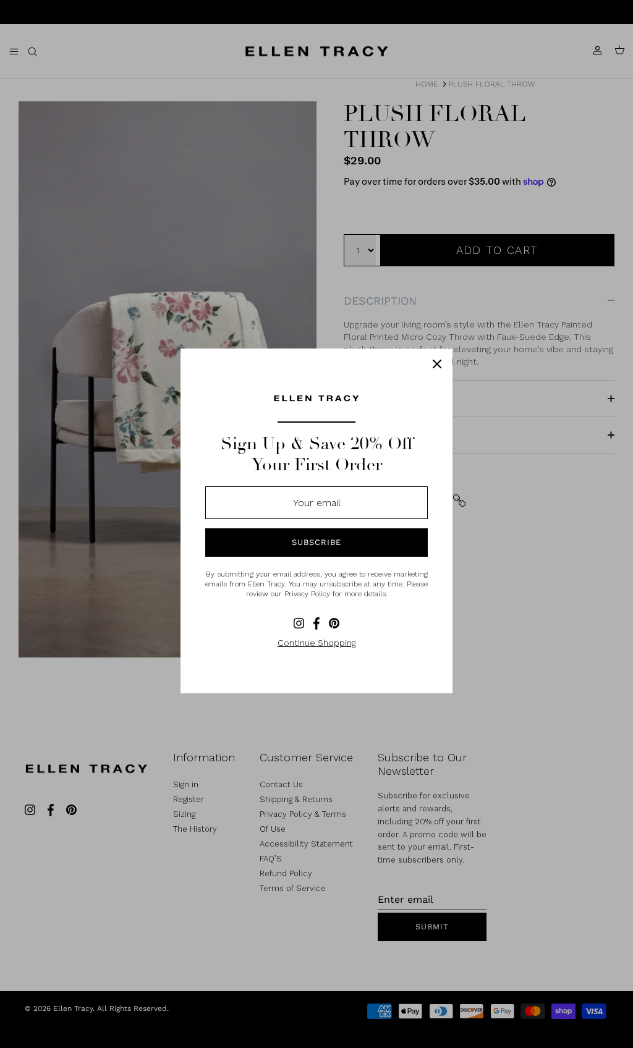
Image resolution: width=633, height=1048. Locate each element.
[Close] (437, 364)
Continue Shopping (317, 643)
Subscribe (316, 542)
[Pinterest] (334, 623)
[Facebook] (316, 623)
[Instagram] (299, 623)
